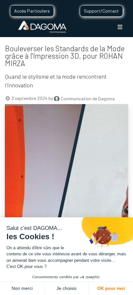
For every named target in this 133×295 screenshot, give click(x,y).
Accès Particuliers (32, 11)
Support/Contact (101, 11)
